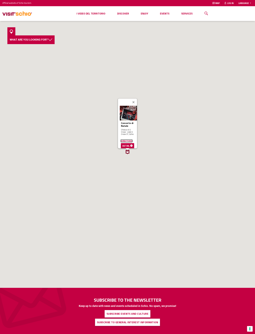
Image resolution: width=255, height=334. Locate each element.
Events (164, 13)
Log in (230, 3)
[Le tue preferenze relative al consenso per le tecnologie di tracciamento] (250, 329)
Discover (123, 13)
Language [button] (243, 3)
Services (187, 13)
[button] (127, 152)
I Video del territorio (91, 13)
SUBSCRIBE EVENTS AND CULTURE (128, 314)
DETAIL (126, 145)
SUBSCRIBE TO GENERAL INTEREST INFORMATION (127, 322)
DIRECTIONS (126, 141)
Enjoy (144, 13)
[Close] (133, 102)
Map (217, 3)
